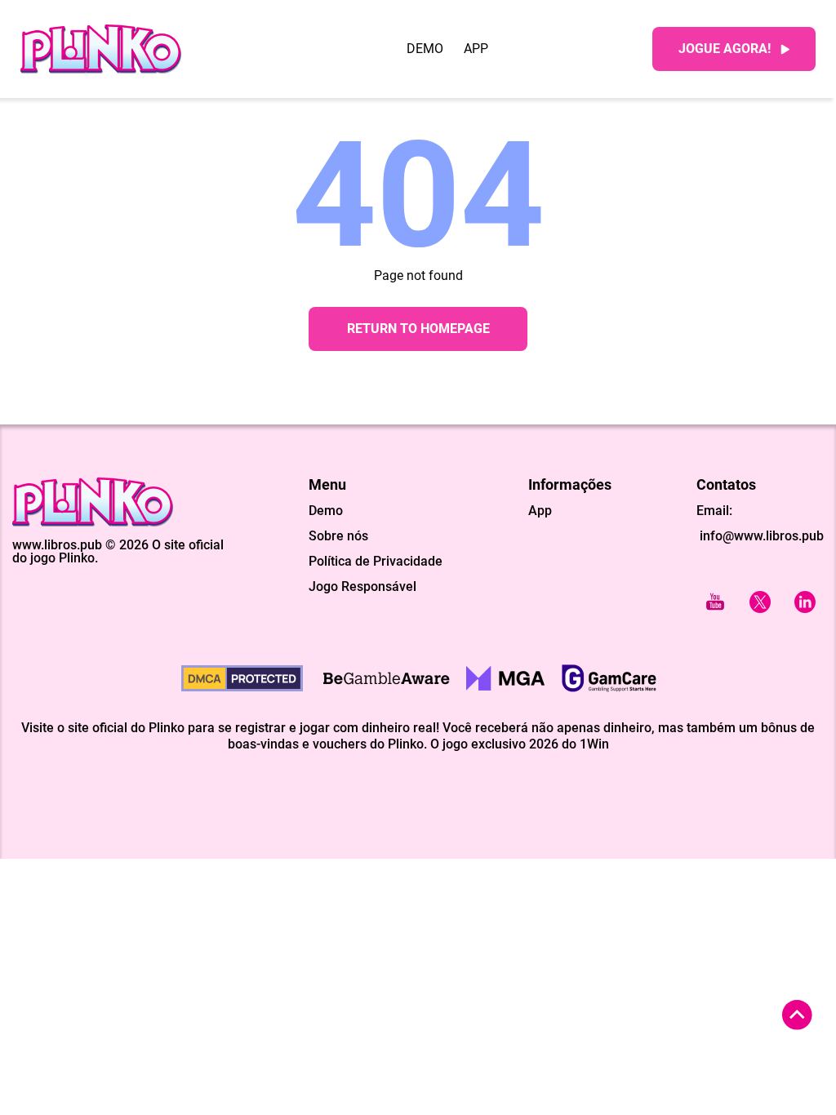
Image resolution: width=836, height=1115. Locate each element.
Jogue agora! (724, 48)
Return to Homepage (418, 328)
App (476, 49)
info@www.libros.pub (760, 536)
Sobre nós (338, 536)
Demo (425, 49)
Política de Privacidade (375, 561)
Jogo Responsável (362, 586)
